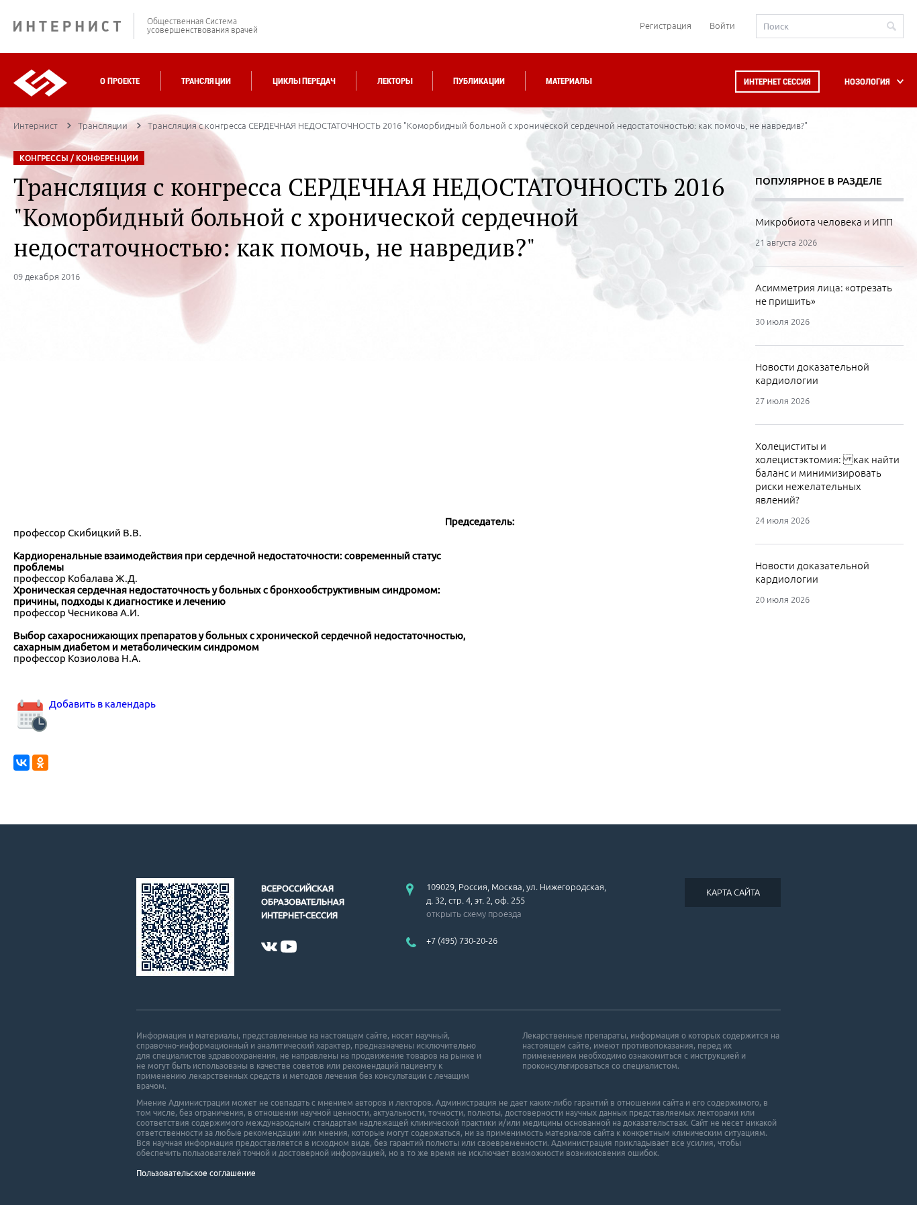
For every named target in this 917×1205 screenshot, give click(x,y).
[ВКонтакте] (21, 763)
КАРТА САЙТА (733, 892)
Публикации (479, 81)
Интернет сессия (777, 82)
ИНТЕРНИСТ (73, 26)
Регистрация (665, 25)
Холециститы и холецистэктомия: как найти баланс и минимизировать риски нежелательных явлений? (827, 472)
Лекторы (394, 81)
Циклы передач (304, 81)
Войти (722, 25)
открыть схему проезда (474, 913)
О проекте (120, 81)
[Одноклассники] (40, 763)
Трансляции (206, 81)
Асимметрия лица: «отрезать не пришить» (823, 294)
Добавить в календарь (101, 704)
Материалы (568, 81)
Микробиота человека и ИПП (824, 222)
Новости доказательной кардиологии (812, 373)
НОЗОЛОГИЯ (867, 82)
